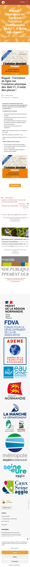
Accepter (15, 552)
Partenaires (15, 97)
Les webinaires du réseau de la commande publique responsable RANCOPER (15, 279)
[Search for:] (26, 2)
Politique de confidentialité (14, 565)
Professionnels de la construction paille (11, 534)
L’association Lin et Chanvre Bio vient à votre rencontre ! (15, 250)
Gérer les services (14, 548)
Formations (7, 97)
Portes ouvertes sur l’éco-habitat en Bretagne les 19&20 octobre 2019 (15, 218)
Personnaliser (15, 561)
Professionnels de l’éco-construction (10, 532)
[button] (27, 539)
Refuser (15, 557)
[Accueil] (2, 36)
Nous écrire (4, 524)
